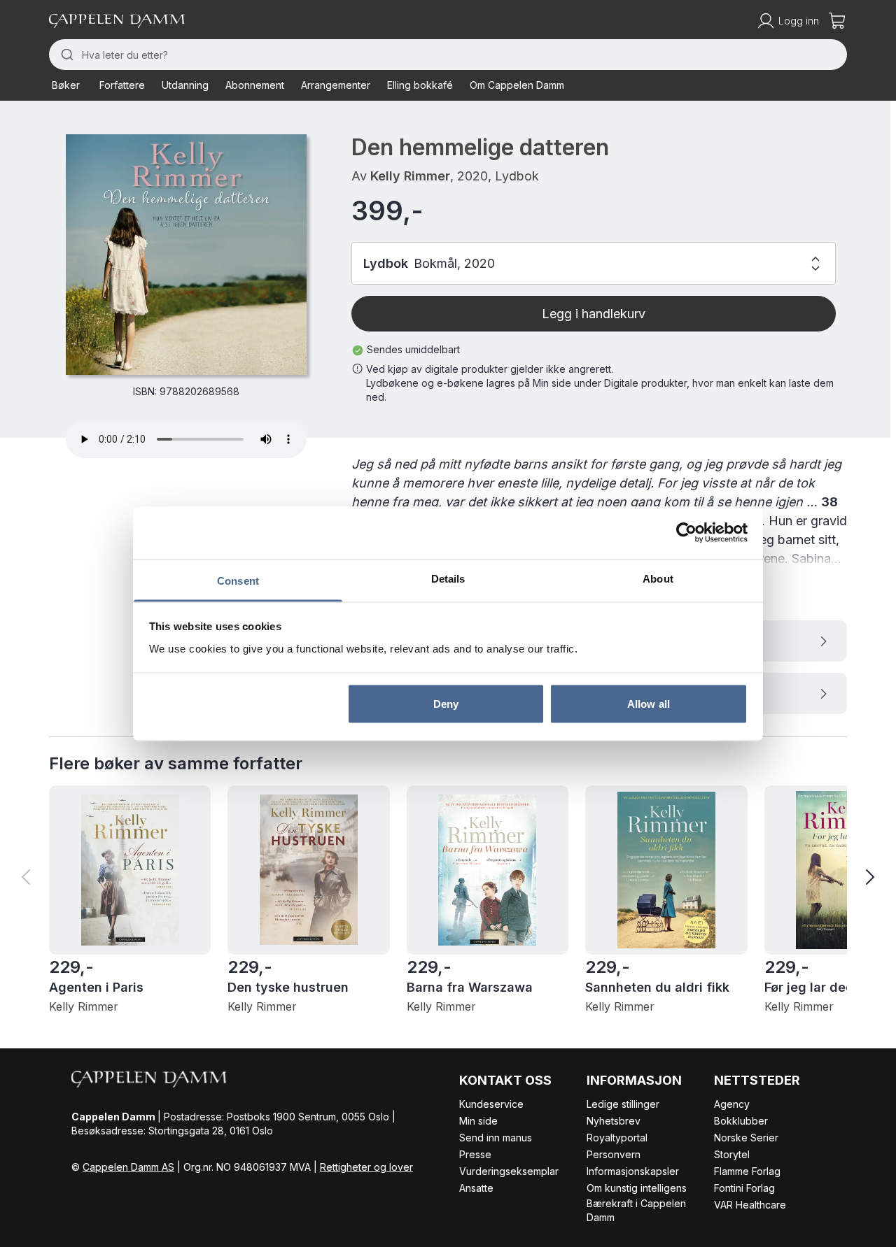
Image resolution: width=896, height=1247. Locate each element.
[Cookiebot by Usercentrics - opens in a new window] (686, 532)
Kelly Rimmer (410, 176)
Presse (475, 1154)
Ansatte (476, 1188)
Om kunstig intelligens (637, 1188)
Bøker (66, 85)
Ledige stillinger (623, 1104)
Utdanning (185, 85)
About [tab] (658, 578)
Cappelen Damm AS (128, 1167)
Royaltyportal (617, 1137)
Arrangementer (335, 85)
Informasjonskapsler (633, 1171)
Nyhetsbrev (613, 1121)
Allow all (648, 704)
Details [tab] (448, 578)
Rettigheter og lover (366, 1167)
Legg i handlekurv (593, 313)
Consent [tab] (238, 580)
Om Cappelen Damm (517, 85)
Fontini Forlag (744, 1188)
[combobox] (448, 54)
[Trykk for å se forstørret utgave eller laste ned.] (186, 254)
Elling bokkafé (420, 85)
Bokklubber (741, 1121)
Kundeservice (491, 1104)
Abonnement (254, 85)
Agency (732, 1104)
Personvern (613, 1154)
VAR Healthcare (750, 1205)
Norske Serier (746, 1137)
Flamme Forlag (747, 1171)
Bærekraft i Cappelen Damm (636, 1210)
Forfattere (122, 85)
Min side (478, 1121)
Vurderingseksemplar (509, 1171)
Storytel (732, 1154)
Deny (445, 704)
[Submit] (65, 54)
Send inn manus (495, 1137)
